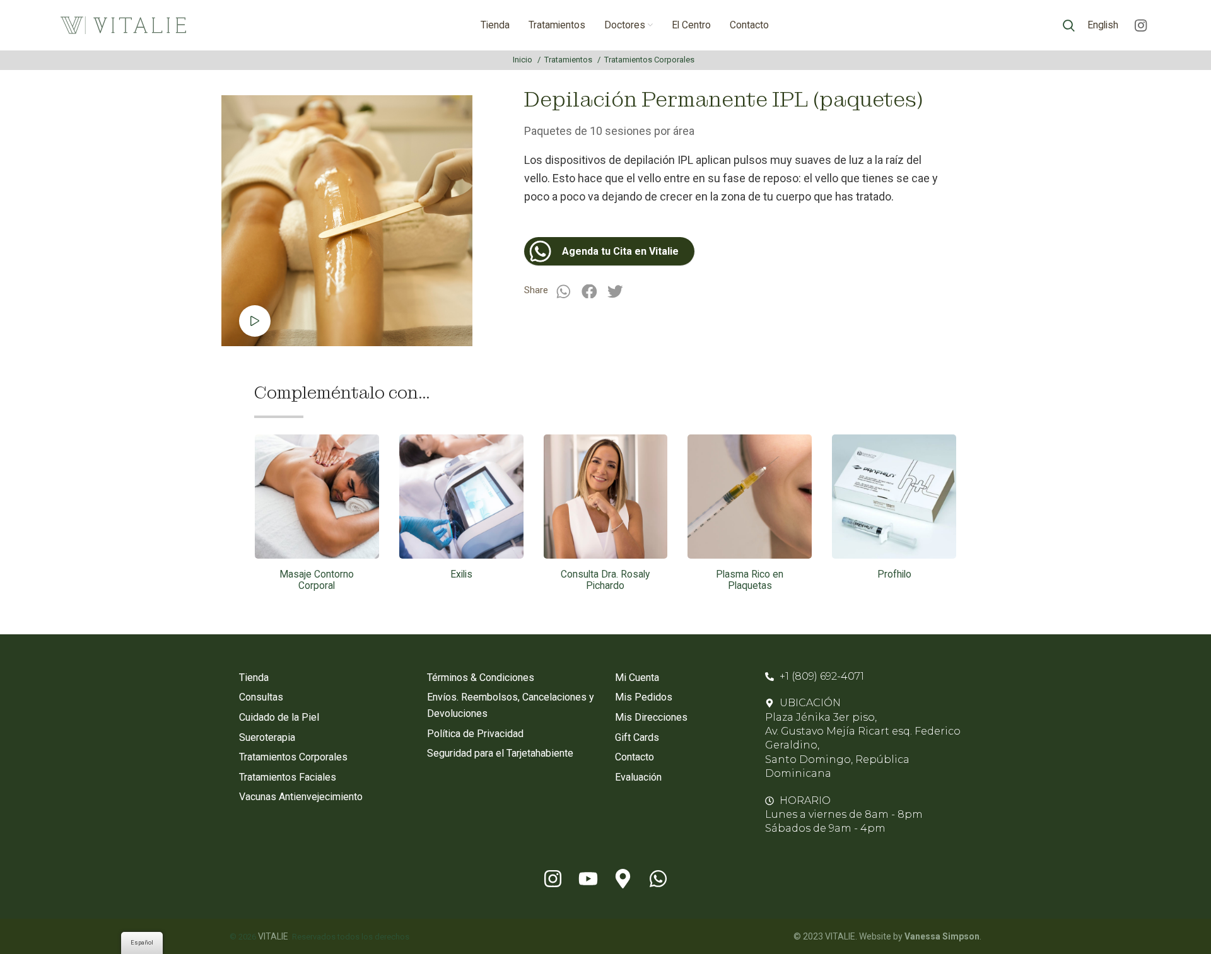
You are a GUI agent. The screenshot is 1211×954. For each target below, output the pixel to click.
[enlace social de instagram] (1140, 25)
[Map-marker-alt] (623, 879)
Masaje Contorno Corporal (316, 580)
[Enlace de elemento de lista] (323, 678)
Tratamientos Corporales (649, 59)
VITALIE (273, 936)
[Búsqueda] (1068, 25)
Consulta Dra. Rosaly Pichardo (605, 580)
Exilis (461, 574)
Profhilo (894, 574)
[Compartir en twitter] (616, 291)
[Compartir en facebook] (589, 291)
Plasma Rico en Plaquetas (749, 580)
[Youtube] (588, 879)
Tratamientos (569, 59)
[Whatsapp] (658, 879)
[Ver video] (255, 321)
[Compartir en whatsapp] (563, 291)
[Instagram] (552, 879)
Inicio (523, 59)
